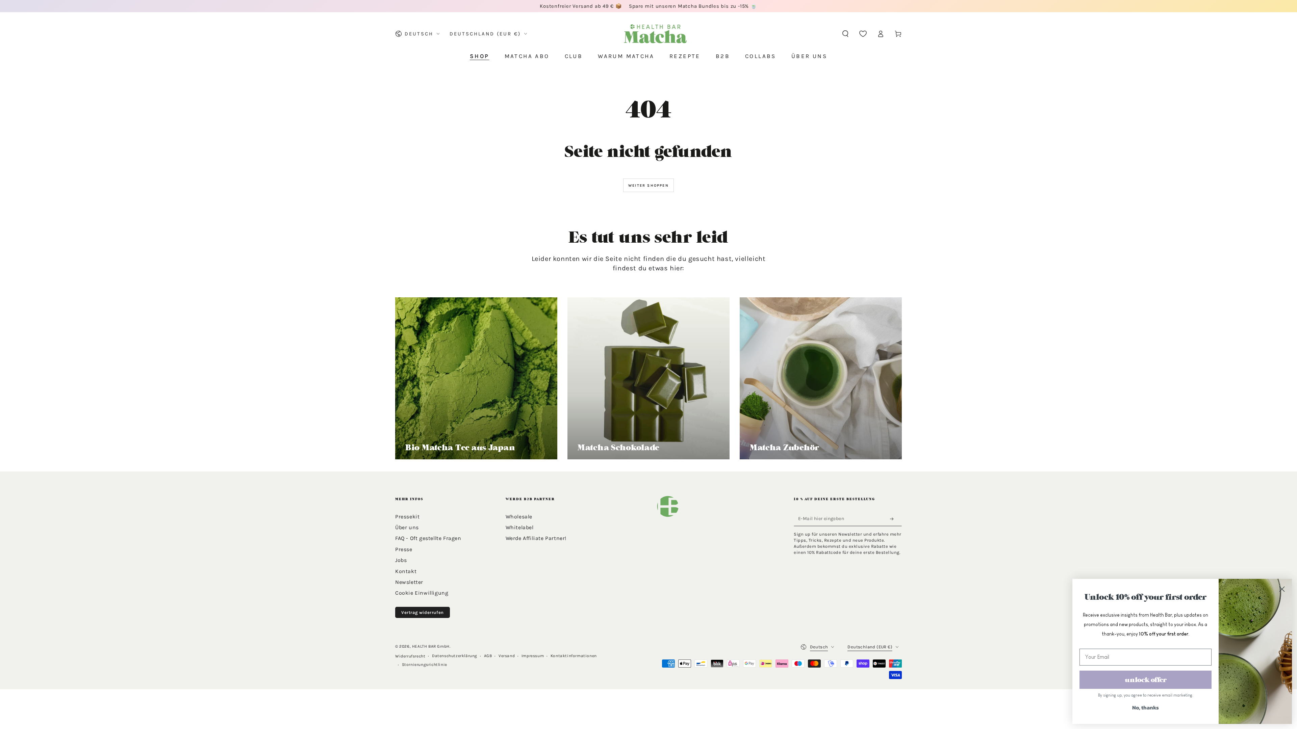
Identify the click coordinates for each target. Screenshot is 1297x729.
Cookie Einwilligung (421, 593)
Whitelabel (520, 527)
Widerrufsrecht (410, 656)
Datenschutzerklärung (454, 655)
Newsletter (409, 582)
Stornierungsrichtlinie (424, 664)
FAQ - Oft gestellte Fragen (428, 538)
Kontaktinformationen (574, 655)
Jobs (401, 560)
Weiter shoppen (648, 185)
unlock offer (1146, 680)
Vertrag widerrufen (422, 612)
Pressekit (407, 516)
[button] (845, 33)
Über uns (407, 527)
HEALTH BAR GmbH (431, 646)
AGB (488, 655)
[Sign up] (894, 519)
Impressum (533, 655)
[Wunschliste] (863, 33)
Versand (507, 655)
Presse (403, 549)
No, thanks (1145, 707)
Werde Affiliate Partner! (536, 538)
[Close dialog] (1281, 589)
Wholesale (519, 516)
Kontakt (405, 571)
